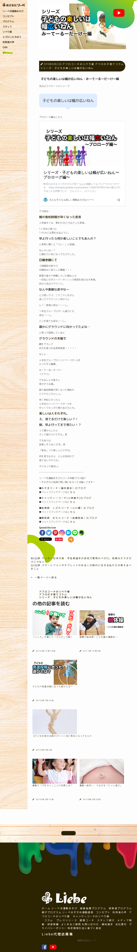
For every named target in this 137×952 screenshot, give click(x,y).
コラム (48, 920)
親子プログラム (52, 912)
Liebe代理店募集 (57, 934)
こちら (71, 492)
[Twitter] (49, 533)
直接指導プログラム (93, 908)
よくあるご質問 (71, 924)
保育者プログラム (120, 908)
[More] (71, 539)
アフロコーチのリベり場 (78, 64)
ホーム (46, 908)
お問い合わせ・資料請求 (97, 924)
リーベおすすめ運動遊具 (78, 912)
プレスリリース (66, 920)
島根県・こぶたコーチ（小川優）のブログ (68, 507)
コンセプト (8, 16)
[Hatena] (68, 533)
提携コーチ (87, 920)
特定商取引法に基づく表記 (84, 928)
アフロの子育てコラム (109, 64)
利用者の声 (8, 42)
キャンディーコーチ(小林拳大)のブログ (66, 497)
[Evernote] (81, 533)
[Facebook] (42, 533)
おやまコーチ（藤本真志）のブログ (63, 488)
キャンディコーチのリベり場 (91, 916)
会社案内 (121, 924)
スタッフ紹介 (106, 920)
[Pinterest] (55, 533)
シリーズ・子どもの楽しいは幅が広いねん (67, 68)
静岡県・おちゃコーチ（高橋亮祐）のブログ (69, 517)
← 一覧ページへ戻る (44, 577)
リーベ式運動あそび (13, 11)
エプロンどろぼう (12, 36)
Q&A (5, 47)
